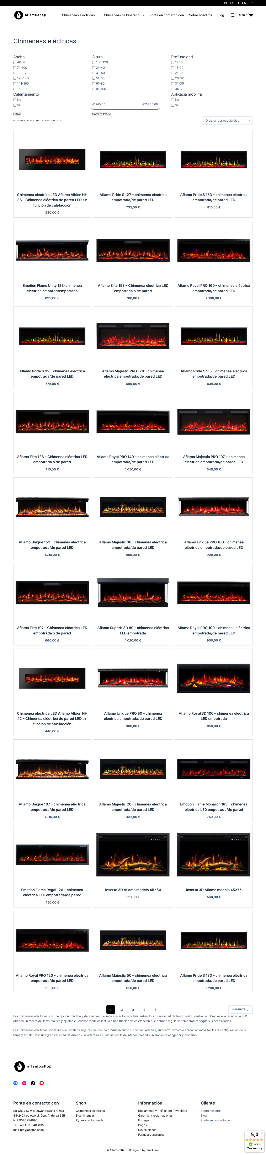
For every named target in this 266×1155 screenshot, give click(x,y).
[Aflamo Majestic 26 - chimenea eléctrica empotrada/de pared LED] (133, 769)
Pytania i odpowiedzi (90, 1120)
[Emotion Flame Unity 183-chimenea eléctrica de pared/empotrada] (52, 250)
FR (251, 3)
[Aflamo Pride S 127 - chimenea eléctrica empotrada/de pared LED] (133, 159)
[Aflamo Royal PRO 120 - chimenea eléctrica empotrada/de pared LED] (52, 940)
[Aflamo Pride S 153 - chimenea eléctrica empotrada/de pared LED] (213, 159)
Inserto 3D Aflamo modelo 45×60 (133, 890)
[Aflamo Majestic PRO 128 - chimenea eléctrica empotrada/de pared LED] (133, 336)
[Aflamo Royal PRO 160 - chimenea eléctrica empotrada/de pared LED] (213, 250)
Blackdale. (153, 1150)
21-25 (179, 73)
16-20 (179, 67)
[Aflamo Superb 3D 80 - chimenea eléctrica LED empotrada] (133, 592)
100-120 (102, 62)
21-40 (100, 67)
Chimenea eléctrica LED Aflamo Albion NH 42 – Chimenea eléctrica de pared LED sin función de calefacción (52, 718)
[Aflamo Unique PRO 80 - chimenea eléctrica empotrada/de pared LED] (133, 678)
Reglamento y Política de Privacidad (162, 1110)
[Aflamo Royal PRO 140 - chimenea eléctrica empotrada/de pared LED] (133, 421)
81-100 (101, 89)
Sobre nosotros (200, 15)
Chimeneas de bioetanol (122, 15)
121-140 (23, 78)
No (19, 100)
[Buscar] (233, 15)
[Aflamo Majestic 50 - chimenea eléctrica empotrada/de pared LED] (133, 940)
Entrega (143, 1120)
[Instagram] (24, 1083)
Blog (220, 15)
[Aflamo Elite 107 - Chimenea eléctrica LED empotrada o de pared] (52, 592)
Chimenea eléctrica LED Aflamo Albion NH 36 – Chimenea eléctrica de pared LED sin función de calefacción (52, 200)
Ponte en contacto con (166, 15)
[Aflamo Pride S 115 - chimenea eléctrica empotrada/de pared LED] (213, 336)
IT (238, 3)
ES (232, 3)
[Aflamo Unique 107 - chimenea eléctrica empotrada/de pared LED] (52, 769)
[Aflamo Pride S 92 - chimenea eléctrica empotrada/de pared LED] (52, 336)
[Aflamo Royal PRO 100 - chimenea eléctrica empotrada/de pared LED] (213, 592)
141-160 (23, 83)
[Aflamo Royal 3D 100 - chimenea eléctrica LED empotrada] (213, 678)
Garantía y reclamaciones (155, 1115)
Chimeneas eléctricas (78, 15)
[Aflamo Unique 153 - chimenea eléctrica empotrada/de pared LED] (52, 507)
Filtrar (17, 114)
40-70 (21, 62)
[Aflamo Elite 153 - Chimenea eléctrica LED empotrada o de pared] (133, 250)
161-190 (22, 89)
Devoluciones (147, 1130)
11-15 (179, 62)
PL (226, 3)
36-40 (179, 89)
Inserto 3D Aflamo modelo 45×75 (214, 890)
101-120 (22, 73)
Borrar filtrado (101, 114)
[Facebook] (15, 1083)
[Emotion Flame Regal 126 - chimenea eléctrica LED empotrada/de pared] (52, 854)
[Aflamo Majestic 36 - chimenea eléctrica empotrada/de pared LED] (133, 507)
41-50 (100, 73)
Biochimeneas (85, 1115)
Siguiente (238, 1009)
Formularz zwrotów (151, 1134)
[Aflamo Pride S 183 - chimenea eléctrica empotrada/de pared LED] (213, 940)
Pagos (142, 1125)
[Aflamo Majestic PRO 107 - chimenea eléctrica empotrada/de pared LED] (213, 421)
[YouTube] (41, 1083)
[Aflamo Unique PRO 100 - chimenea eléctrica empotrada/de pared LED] (213, 507)
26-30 (179, 78)
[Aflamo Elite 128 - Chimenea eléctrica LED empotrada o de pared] (52, 421)
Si (18, 105)
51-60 (100, 78)
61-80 (100, 83)
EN (244, 3)
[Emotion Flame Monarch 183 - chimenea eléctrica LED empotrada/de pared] (213, 769)
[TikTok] (33, 1083)
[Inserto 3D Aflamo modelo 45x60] (133, 854)
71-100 (22, 67)
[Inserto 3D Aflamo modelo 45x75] (213, 854)
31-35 (179, 83)
